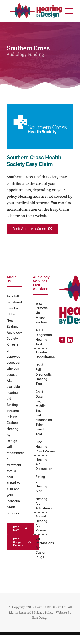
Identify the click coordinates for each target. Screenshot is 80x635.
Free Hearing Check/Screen (40, 446)
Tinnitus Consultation (40, 354)
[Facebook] (62, 340)
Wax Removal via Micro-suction (40, 312)
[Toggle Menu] (69, 11)
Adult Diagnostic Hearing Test (40, 337)
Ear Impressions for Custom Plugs (40, 547)
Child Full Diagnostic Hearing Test (40, 374)
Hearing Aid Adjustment (40, 503)
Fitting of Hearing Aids (40, 484)
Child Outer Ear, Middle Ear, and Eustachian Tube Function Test (40, 413)
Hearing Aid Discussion (40, 464)
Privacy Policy (44, 612)
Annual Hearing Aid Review (40, 523)
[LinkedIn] (70, 340)
